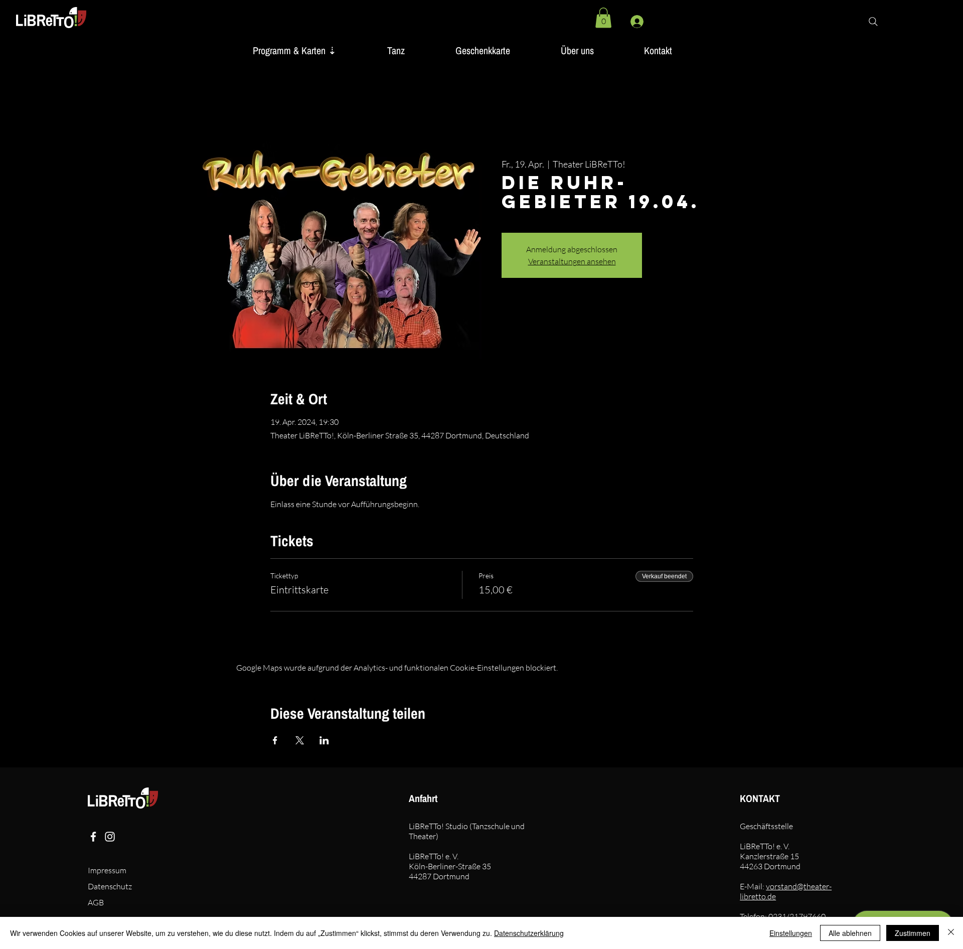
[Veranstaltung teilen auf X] (299, 740)
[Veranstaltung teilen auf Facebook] (275, 740)
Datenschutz (110, 886)
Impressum (107, 870)
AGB (96, 902)
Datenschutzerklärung (529, 933)
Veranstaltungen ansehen (572, 261)
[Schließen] (951, 933)
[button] (603, 18)
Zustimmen (912, 933)
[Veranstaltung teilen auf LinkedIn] (324, 740)
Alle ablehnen (850, 933)
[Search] (873, 21)
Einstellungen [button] (790, 933)
